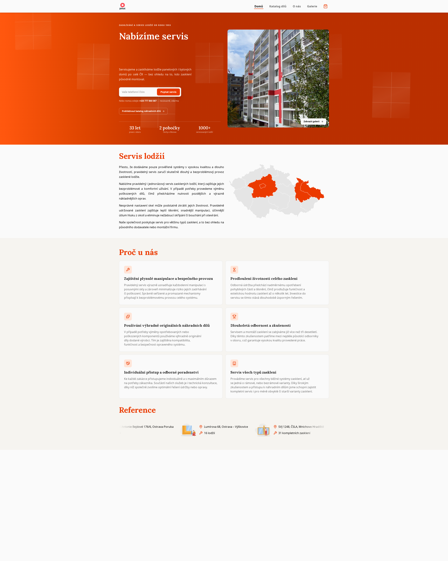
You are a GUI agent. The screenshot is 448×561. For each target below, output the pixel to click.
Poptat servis (168, 92)
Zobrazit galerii (312, 121)
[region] (224, 429)
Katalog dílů (277, 6)
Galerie (312, 6)
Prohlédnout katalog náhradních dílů (141, 111)
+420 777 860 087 (148, 100)
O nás (297, 6)
